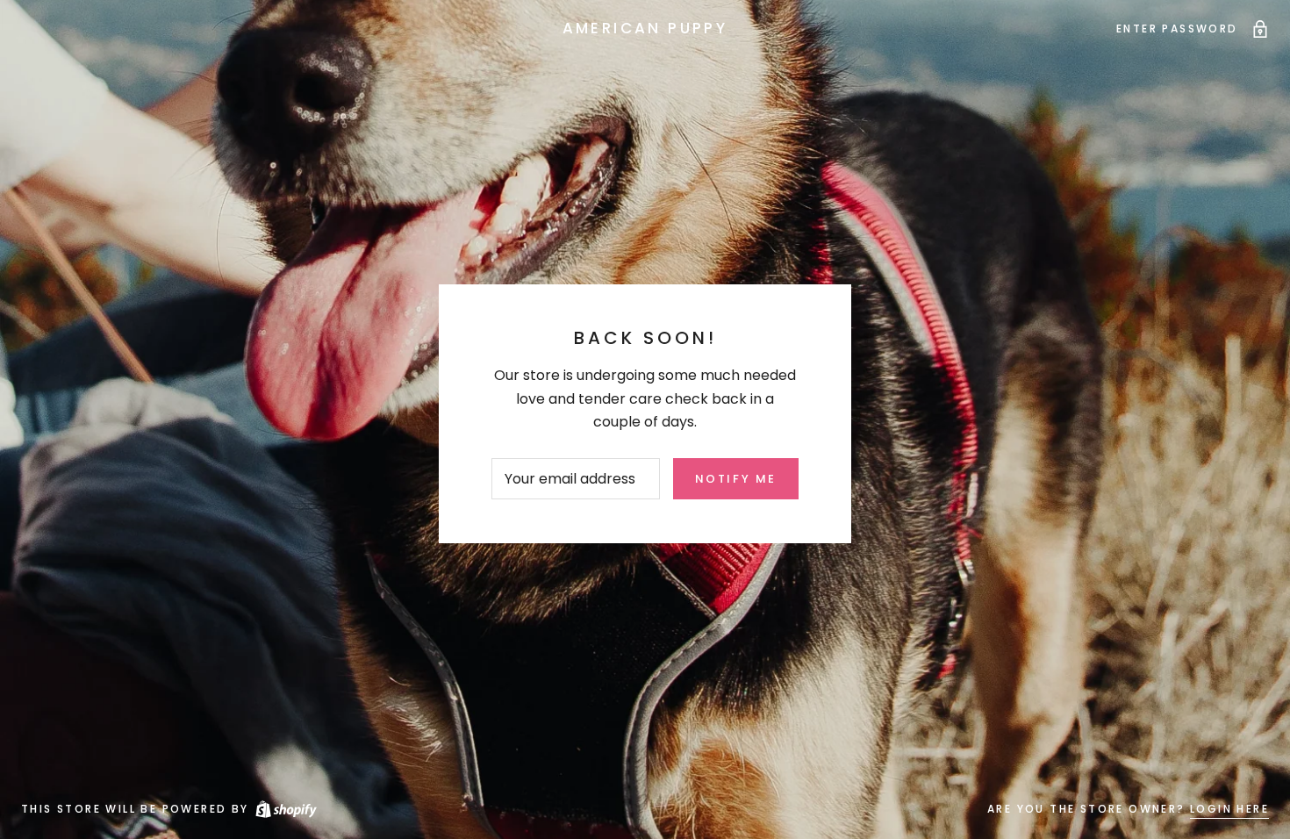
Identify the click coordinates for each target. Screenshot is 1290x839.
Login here (1229, 808)
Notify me (736, 478)
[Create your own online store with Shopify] (285, 808)
